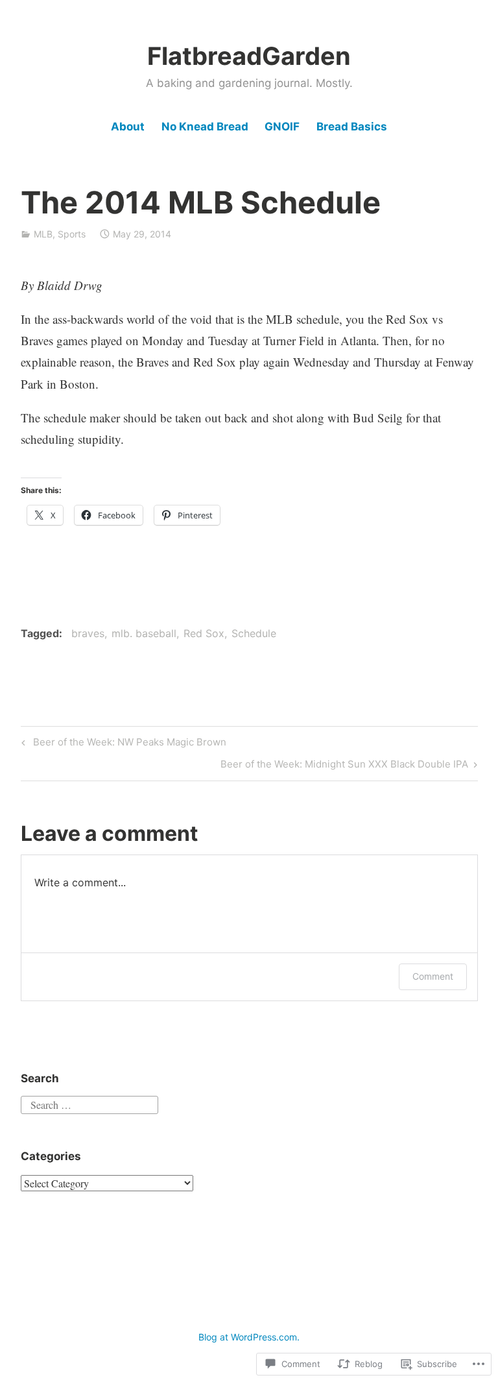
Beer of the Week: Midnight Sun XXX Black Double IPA (344, 766)
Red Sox (204, 633)
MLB (43, 233)
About (128, 126)
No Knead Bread (204, 126)
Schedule (253, 633)
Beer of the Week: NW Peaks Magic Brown (122, 744)
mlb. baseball (144, 633)
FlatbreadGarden (249, 56)
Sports (72, 233)
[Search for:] (89, 1103)
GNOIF (282, 126)
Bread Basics (351, 126)
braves (87, 633)
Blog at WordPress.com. (249, 1336)
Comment (432, 976)
